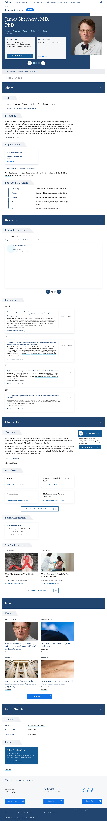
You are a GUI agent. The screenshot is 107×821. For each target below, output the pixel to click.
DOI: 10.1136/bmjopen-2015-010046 (33, 325)
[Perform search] (101, 2)
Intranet (7, 810)
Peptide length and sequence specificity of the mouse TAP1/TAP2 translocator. (34, 371)
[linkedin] (87, 790)
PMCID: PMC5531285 (36, 353)
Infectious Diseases (25, 173)
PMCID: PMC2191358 (49, 376)
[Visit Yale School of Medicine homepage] (19, 780)
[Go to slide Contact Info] (30, 63)
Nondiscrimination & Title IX (70, 810)
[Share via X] (7, 78)
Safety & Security (87, 810)
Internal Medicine (14, 9)
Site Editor (27, 810)
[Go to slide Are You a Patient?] (34, 63)
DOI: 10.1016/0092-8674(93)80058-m (24, 403)
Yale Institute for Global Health (55, 173)
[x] (83, 790)
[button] (86, 35)
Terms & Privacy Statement (12, 812)
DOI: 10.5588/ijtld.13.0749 (49, 353)
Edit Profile (8, 769)
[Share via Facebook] (10, 78)
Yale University (28, 812)
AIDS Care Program (11, 173)
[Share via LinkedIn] (13, 78)
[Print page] (22, 78)
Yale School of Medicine (11, 7)
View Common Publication (21, 252)
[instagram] (91, 790)
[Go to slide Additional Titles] (36, 63)
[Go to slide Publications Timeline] (48, 292)
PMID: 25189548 (26, 353)
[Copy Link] (100, 87)
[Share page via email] (19, 78)
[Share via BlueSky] (16, 78)
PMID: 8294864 (39, 376)
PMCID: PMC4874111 (17, 325)
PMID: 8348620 (11, 403)
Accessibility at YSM (49, 810)
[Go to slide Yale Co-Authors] (52, 292)
